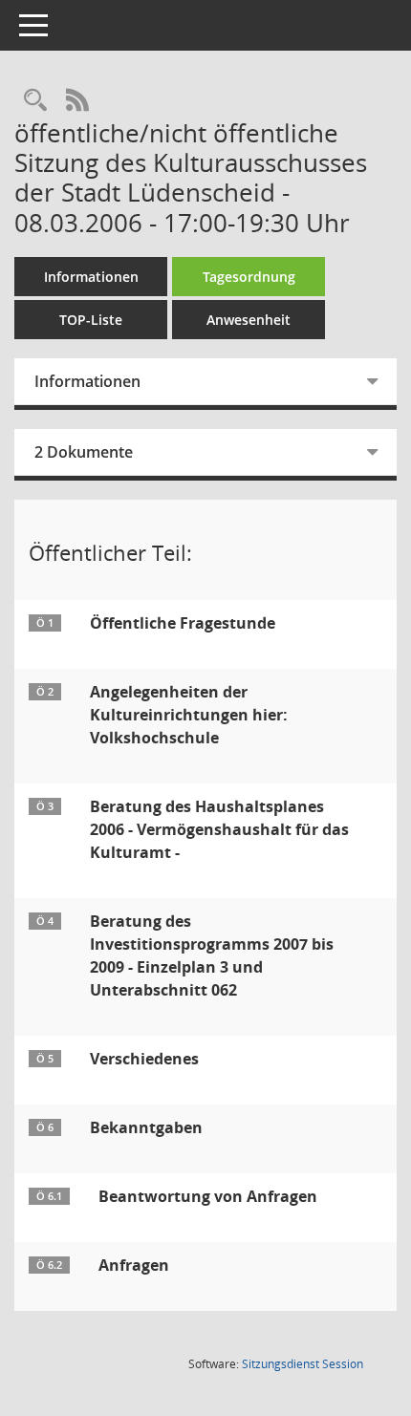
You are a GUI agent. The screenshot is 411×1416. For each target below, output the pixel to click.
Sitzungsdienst (302, 1364)
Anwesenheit (248, 320)
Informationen (91, 277)
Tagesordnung (249, 277)
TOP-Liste (90, 320)
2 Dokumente (83, 451)
